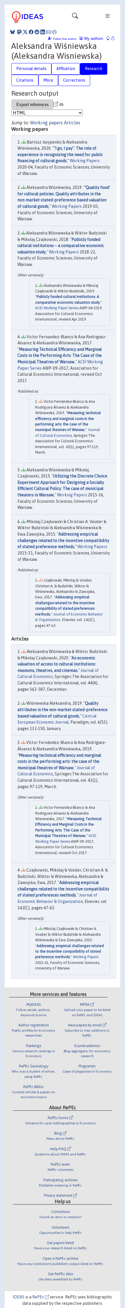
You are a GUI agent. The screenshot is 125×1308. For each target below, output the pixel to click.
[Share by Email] (48, 32)
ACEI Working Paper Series (56, 308)
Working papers (46, 122)
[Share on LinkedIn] (42, 32)
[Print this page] (54, 32)
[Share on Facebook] (31, 32)
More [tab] (48, 80)
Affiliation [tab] (65, 68)
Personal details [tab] (31, 68)
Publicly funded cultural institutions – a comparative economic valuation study (60, 245)
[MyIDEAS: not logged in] (109, 38)
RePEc (38, 1297)
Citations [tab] (24, 80)
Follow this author (64, 38)
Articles (72, 122)
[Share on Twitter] (25, 32)
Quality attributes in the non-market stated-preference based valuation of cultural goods (62, 709)
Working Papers (85, 160)
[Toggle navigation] (75, 17)
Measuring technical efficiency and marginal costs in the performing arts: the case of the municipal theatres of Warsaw (59, 761)
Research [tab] (93, 68)
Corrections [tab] (74, 80)
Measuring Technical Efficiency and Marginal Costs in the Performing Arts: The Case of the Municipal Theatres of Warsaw (59, 355)
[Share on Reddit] (37, 32)
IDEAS (18, 1297)
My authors (93, 38)
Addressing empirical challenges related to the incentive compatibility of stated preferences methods (63, 888)
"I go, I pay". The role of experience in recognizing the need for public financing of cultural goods (60, 154)
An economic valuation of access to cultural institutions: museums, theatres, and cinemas (56, 664)
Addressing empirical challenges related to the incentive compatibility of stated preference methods (63, 540)
